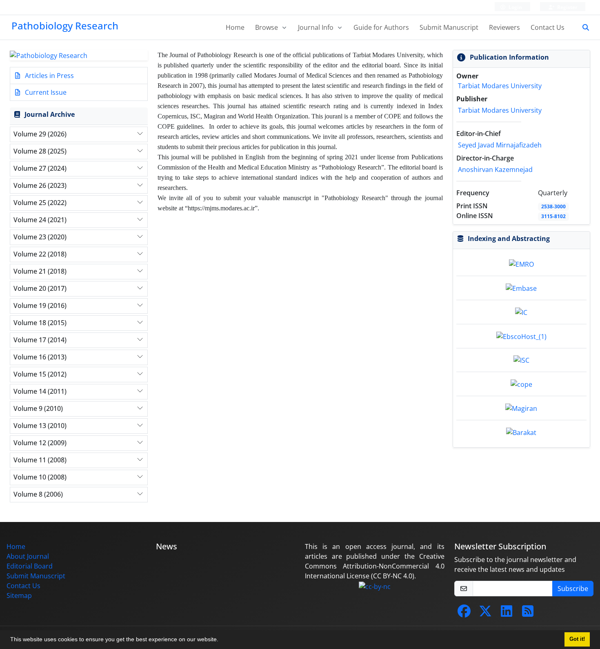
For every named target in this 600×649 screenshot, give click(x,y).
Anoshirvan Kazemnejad (495, 169)
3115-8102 (553, 216)
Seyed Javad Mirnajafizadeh (500, 145)
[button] (221, 640)
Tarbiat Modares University (500, 85)
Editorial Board (30, 566)
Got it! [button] (577, 639)
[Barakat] (521, 431)
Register (566, 7)
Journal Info (316, 27)
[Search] (582, 27)
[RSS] (528, 613)
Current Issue (45, 92)
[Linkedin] (506, 613)
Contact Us (547, 27)
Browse (267, 27)
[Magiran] (521, 407)
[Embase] (521, 287)
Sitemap (19, 595)
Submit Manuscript (449, 27)
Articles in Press (48, 75)
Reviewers (504, 27)
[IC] (521, 311)
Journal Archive (49, 114)
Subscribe (573, 588)
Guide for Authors (381, 27)
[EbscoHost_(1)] (521, 335)
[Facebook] (464, 613)
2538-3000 (553, 206)
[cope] (521, 383)
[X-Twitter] (485, 613)
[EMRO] (521, 263)
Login (514, 7)
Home (235, 27)
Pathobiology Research (64, 25)
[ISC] (521, 359)
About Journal (28, 556)
